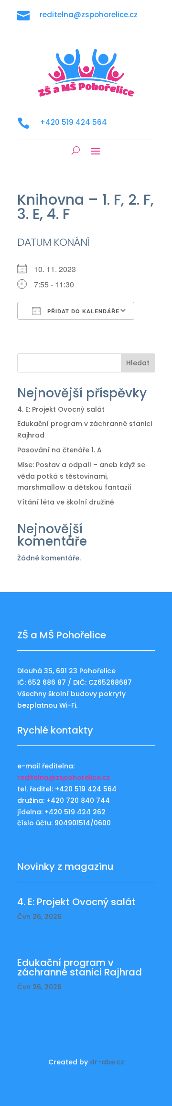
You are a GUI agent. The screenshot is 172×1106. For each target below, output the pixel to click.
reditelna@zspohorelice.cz (63, 777)
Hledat (138, 363)
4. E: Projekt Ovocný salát (61, 409)
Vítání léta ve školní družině (65, 502)
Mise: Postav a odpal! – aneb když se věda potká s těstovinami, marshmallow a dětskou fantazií (81, 476)
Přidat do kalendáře (82, 311)
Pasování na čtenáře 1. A (59, 450)
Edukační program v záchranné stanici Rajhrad (79, 967)
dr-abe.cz (107, 1062)
